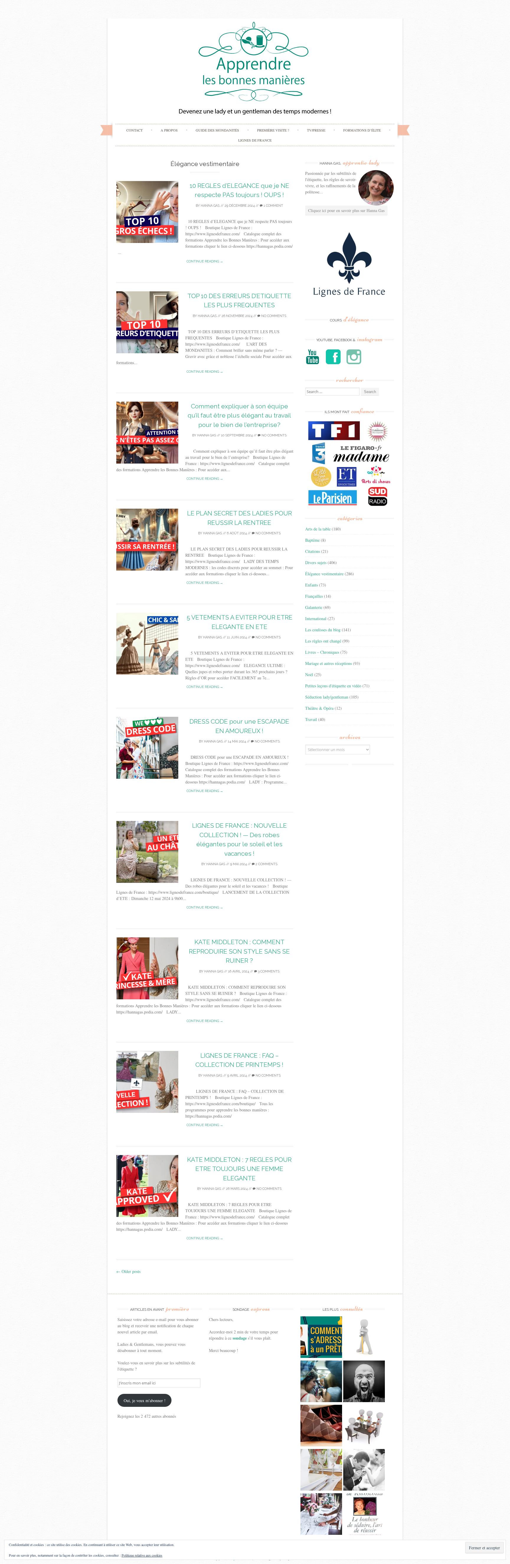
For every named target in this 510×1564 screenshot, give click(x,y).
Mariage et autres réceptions (328, 663)
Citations (312, 551)
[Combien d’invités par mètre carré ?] (321, 1382)
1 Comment (273, 206)
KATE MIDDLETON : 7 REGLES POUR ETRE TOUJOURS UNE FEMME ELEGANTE (239, 1169)
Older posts (128, 1271)
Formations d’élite (362, 130)
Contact (134, 130)
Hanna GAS (210, 206)
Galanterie (313, 607)
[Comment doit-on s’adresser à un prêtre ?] (321, 1337)
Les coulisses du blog (323, 629)
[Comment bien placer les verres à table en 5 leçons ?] (321, 1470)
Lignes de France (255, 140)
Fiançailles (314, 596)
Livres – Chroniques (322, 652)
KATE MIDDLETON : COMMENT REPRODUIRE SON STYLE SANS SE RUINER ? (239, 951)
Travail (311, 719)
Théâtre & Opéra (319, 708)
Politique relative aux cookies (142, 1555)
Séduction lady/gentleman (326, 697)
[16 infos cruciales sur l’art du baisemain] (364, 1470)
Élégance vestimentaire (324, 573)
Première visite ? (273, 130)
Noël (309, 674)
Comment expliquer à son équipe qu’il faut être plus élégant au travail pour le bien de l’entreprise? (239, 415)
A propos (169, 130)
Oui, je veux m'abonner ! (145, 1400)
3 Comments (268, 971)
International (315, 618)
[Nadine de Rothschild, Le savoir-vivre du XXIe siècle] (364, 1514)
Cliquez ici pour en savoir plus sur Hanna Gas (346, 210)
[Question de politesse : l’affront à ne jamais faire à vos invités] (321, 1426)
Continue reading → (205, 261)
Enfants (311, 585)
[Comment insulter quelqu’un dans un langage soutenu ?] (364, 1382)
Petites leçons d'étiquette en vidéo (333, 686)
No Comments (273, 316)
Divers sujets (315, 562)
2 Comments (266, 864)
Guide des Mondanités (217, 130)
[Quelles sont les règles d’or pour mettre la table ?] (321, 1514)
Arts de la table (318, 529)
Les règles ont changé (323, 641)
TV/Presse (316, 130)
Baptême (312, 540)
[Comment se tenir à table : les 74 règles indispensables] (364, 1426)
